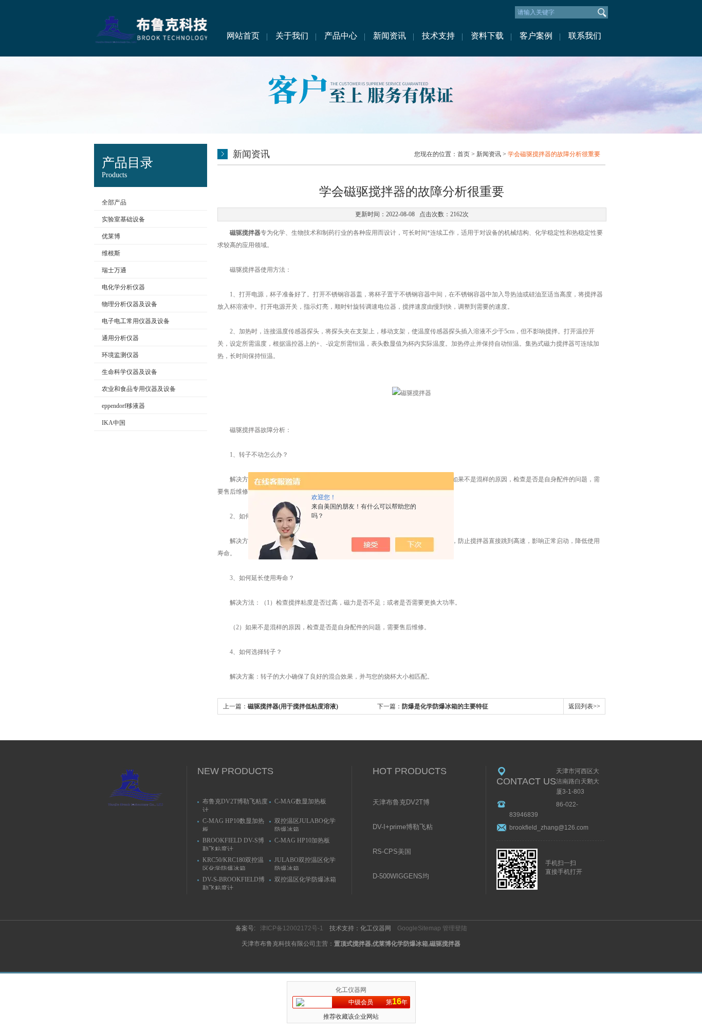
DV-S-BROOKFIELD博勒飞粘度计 (233, 883)
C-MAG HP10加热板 (302, 840)
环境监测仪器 (120, 355)
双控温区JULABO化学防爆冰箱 (305, 824)
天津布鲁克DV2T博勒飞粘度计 (401, 803)
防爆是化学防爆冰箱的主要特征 (445, 706)
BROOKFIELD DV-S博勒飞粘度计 (233, 844)
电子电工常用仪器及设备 (136, 321)
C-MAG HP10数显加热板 (233, 824)
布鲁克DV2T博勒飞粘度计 (235, 805)
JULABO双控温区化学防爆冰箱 (305, 863)
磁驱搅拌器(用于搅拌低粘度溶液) (293, 706)
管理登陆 (454, 928)
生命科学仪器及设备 (129, 372)
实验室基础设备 (123, 219)
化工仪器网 (351, 989)
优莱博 (111, 236)
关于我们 (291, 35)
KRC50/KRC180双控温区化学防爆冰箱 (233, 863)
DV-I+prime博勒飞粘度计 (403, 827)
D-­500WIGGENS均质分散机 (401, 877)
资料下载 (487, 35)
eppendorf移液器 (123, 405)
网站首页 (243, 35)
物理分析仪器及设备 (129, 304)
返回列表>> (584, 706)
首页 (463, 154)
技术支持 (438, 35)
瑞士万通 (114, 270)
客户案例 (536, 35)
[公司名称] (150, 28)
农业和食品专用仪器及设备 (139, 388)
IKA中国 (113, 422)
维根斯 (111, 253)
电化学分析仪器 (123, 287)
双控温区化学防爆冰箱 (305, 879)
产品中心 (340, 35)
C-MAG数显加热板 (300, 801)
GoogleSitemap (419, 928)
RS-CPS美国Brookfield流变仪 (397, 852)
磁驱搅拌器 (245, 232)
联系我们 (584, 35)
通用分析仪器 (120, 338)
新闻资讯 (389, 35)
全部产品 (114, 202)
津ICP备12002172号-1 (291, 928)
